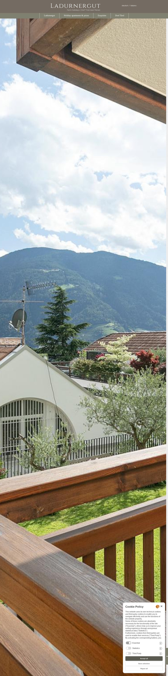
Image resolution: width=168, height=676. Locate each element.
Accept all (144, 658)
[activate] (128, 648)
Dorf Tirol (119, 15)
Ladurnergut (49, 15)
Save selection (144, 663)
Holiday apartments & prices (76, 15)
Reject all (144, 668)
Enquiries (102, 15)
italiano (133, 6)
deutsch (125, 6)
